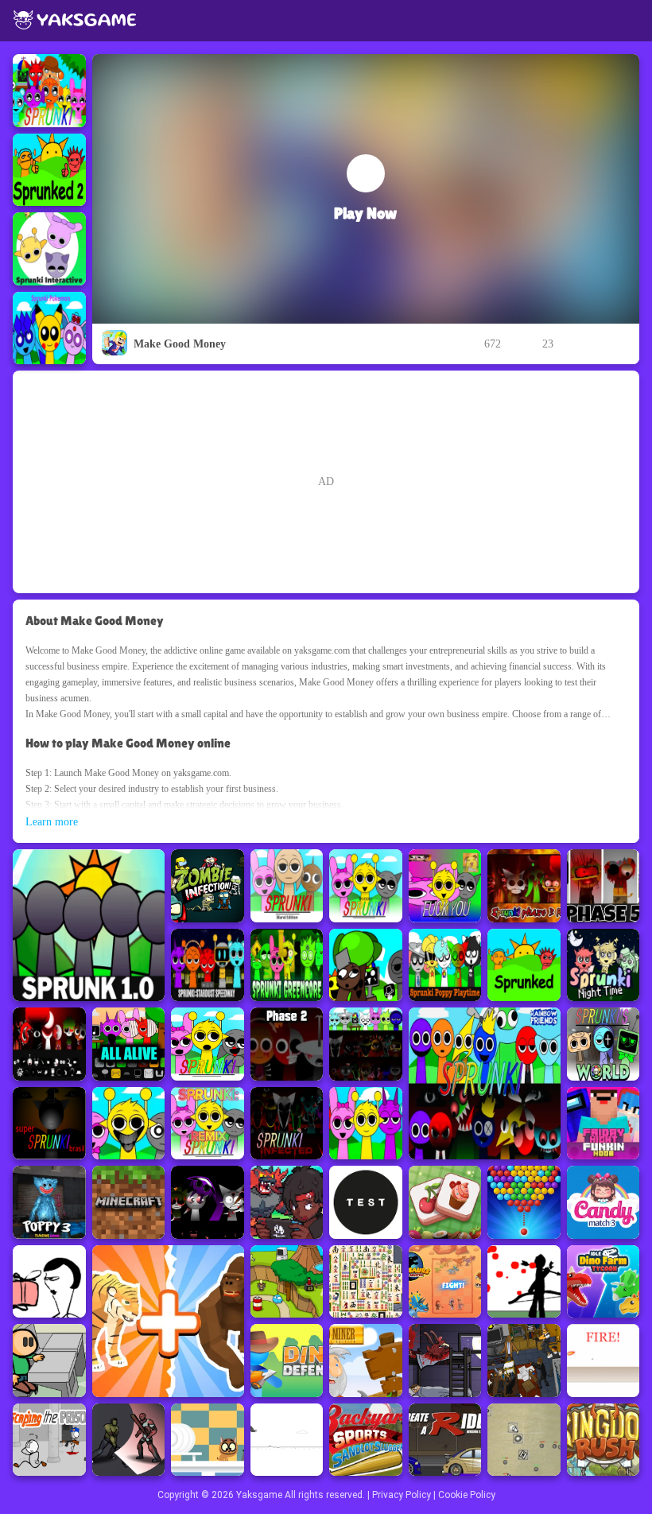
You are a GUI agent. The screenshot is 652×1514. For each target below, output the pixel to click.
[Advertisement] (326, 482)
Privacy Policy (401, 1494)
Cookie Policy (466, 1494)
